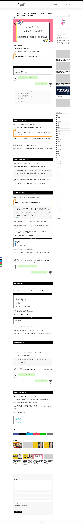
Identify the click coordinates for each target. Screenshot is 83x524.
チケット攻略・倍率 (60, 167)
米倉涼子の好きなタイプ (22, 98)
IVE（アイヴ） (59, 121)
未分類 (58, 204)
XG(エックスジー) (59, 139)
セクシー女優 (59, 163)
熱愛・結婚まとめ (59, 208)
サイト (15, 499)
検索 (69, 15)
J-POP (58, 123)
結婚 (57, 212)
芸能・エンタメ (59, 214)
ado (57, 115)
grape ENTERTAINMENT (19, 364)
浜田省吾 (58, 206)
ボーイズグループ (59, 173)
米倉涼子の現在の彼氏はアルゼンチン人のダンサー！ (27, 96)
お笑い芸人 (58, 153)
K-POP (58, 125)
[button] (16, 434)
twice (57, 135)
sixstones (58, 131)
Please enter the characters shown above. (20, 505)
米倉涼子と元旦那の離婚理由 (23, 95)
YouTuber (58, 141)
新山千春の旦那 (18, 419)
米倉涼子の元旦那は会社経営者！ (24, 93)
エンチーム (58, 151)
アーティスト (59, 143)
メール (15, 495)
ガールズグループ (59, 155)
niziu (57, 129)
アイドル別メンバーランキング (61, 145)
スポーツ (58, 159)
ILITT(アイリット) (59, 119)
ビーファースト (59, 171)
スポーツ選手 (59, 161)
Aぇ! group (58, 117)
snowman (58, 133)
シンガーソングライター (60, 157)
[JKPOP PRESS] (21, 5)
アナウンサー (59, 147)
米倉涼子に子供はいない (22, 101)
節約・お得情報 (59, 210)
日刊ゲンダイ (18, 175)
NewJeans (58, 127)
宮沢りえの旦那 (18, 418)
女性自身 (17, 217)
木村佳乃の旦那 (18, 422)
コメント (16, 479)
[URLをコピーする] (50, 434)
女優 (14, 429)
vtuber (58, 137)
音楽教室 (58, 218)
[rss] (68, 0)
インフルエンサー (59, 149)
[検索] (69, 0)
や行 (17, 429)
